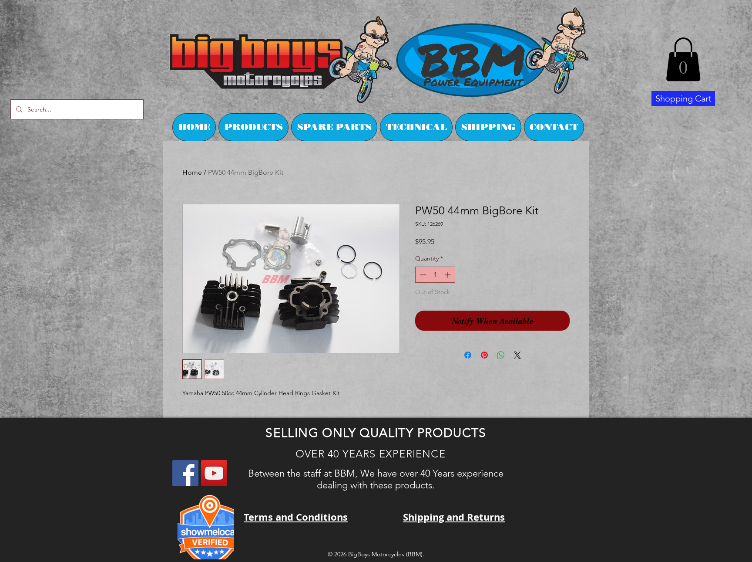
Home (192, 172)
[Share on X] (517, 355)
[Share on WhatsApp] (501, 355)
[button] (683, 59)
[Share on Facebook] (468, 355)
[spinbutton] (435, 274)
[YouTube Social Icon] (214, 473)
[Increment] (448, 274)
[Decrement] (421, 274)
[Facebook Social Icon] (185, 473)
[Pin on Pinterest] (484, 355)
